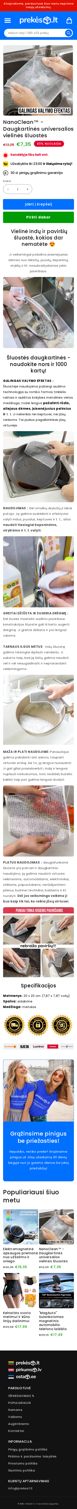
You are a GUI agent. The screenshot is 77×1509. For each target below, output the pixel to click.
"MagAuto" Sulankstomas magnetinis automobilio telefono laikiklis (53, 1321)
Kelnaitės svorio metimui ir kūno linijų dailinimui (17, 1317)
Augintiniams (18, 1424)
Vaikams (15, 1417)
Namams (15, 1410)
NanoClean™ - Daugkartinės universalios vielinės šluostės (53, 1255)
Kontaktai (16, 1431)
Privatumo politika (23, 1463)
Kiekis (7, 181)
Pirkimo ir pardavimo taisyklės (32, 1456)
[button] (7, 20)
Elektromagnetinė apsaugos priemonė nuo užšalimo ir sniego (20, 1255)
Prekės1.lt (29, 1504)
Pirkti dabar (38, 217)
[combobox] (38, 33)
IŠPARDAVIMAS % (21, 1396)
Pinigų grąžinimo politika (27, 1449)
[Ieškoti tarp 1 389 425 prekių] (68, 32)
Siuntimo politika (21, 1470)
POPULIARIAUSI (19, 1403)
